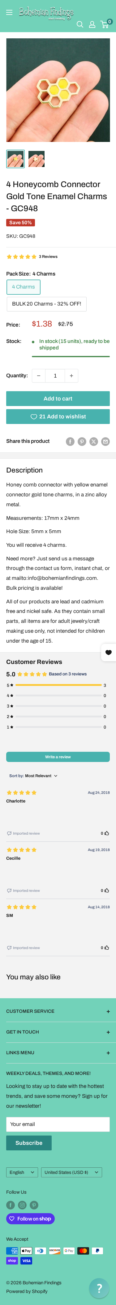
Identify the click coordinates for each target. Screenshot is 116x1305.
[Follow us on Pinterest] (34, 1204)
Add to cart (58, 399)
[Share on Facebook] (70, 441)
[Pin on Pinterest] (82, 441)
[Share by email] (105, 441)
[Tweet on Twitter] (93, 441)
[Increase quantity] (71, 375)
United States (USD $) (66, 1172)
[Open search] (80, 24)
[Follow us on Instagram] (22, 1204)
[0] (105, 24)
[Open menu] (9, 12)
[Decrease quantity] (38, 375)
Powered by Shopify (27, 1291)
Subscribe (28, 1143)
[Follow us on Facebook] (10, 1204)
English (17, 1172)
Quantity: (17, 376)
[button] (99, 1288)
